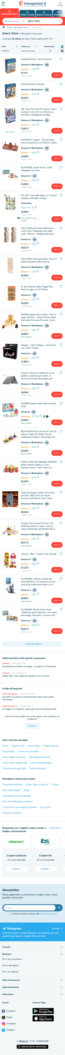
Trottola (55, 784)
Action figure (34, 745)
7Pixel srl (23, 1041)
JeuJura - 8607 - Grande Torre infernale (39, 554)
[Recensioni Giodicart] (26, 416)
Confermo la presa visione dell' (34, 914)
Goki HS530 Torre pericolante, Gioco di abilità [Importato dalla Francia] (39, 260)
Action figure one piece (14, 757)
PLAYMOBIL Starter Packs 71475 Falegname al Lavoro (36, 169)
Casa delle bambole (12, 784)
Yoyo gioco (45, 807)
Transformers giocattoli (14, 768)
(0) (33, 207)
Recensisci (26, 207)
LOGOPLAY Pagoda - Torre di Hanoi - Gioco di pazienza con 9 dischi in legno (39, 141)
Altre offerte (10, 132)
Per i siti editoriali (10, 972)
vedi (56, 75)
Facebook (10, 1011)
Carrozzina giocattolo (41, 762)
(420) (34, 69)
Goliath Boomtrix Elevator (32, 84)
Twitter (9, 1017)
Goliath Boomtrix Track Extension (36, 59)
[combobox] (14, 21)
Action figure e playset (37, 784)
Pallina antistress (37, 768)
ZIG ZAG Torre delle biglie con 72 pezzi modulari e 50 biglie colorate (39, 196)
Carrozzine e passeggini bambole (19, 807)
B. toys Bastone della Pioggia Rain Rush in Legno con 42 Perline (37, 288)
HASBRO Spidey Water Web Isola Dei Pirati (38, 405)
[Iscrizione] (60, 907)
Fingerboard (8, 751)
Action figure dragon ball (14, 762)
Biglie (27, 790)
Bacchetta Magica (11, 790)
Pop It (5, 745)
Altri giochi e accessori (22, 27)
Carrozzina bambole (28, 751)
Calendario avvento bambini (16, 795)
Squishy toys (18, 745)
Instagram (11, 1023)
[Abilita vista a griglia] (62, 51)
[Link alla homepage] (3, 27)
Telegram (10, 1030)
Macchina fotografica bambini (17, 801)
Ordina (25, 46)
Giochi (9, 27)
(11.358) (35, 416)
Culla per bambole (11, 812)
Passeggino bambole (39, 757)
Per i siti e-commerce (12, 959)
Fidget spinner (51, 745)
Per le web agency (10, 965)
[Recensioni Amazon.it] (26, 69)
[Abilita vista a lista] (62, 47)
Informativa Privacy (48, 914)
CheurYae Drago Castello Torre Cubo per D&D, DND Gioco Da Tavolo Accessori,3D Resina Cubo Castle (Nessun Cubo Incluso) (37, 496)
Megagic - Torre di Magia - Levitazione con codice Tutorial (38, 346)
